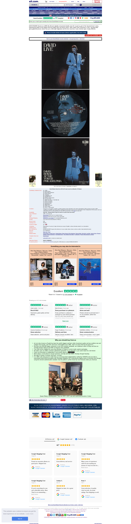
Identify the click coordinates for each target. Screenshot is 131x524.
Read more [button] (84, 467)
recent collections (76, 511)
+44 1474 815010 (49, 241)
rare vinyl (48, 10)
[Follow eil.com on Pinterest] (48, 515)
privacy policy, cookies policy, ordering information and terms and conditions (70, 517)
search (60, 509)
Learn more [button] (29, 514)
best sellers (79, 9)
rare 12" (66, 10)
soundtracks (51, 12)
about (84, 1)
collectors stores (67, 13)
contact (72, 1)
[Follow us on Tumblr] (78, 18)
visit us (50, 13)
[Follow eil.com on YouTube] (62, 515)
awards (68, 12)
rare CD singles (75, 10)
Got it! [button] (20, 518)
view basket (51, 1)
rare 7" (60, 10)
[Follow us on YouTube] (80, 18)
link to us (50, 509)
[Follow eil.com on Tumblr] (59, 515)
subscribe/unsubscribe (76, 512)
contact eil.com (66, 512)
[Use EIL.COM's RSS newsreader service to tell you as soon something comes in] (80, 515)
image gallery (68, 509)
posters (98, 10)
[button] (92, 415)
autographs (85, 12)
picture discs (76, 12)
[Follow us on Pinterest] (68, 18)
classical (62, 12)
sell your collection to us (51, 511)
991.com (61, 512)
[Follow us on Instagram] (75, 18)
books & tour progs (88, 10)
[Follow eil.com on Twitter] (54, 515)
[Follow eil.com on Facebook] (51, 515)
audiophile (42, 12)
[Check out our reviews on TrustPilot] (71, 352)
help (78, 1)
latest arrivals (49, 9)
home (46, 509)
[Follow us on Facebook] (71, 18)
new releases (35, 9)
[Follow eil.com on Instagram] (57, 515)
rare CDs (40, 10)
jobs (98, 13)
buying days (42, 13)
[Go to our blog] (95, 18)
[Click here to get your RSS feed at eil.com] (86, 18)
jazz (57, 12)
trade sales (57, 13)
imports (34, 12)
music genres (83, 509)
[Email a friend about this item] (37, 400)
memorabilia (94, 12)
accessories (55, 509)
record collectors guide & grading (64, 511)
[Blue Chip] (65, 409)
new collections (79, 13)
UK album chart (64, 9)
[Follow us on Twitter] (73, 18)
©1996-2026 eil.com (48, 517)
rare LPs (54, 10)
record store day (93, 9)
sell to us (34, 13)
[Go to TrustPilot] (48, 19)
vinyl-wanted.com (54, 512)
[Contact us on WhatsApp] (82, 18)
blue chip (34, 10)
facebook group (91, 13)
